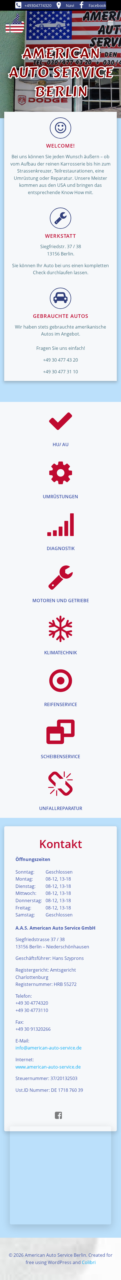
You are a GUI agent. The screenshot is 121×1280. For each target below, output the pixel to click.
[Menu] (110, 23)
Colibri (89, 1262)
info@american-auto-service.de (48, 1048)
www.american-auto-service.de (48, 1067)
